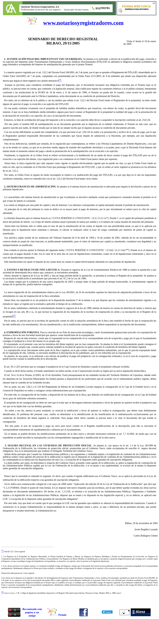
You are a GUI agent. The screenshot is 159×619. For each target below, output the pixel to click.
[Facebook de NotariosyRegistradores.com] (83, 615)
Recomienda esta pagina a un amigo (32, 612)
